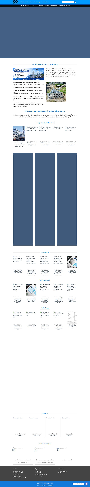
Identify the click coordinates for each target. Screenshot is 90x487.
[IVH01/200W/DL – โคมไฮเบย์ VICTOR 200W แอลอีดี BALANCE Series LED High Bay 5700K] (31, 262)
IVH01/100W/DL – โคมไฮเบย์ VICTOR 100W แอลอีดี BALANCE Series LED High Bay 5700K (58, 272)
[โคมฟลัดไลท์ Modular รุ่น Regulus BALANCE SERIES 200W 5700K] (32, 133)
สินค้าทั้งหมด (27, 5)
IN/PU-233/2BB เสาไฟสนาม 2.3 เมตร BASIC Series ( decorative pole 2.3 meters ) (31, 300)
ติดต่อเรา (68, 5)
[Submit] (75, 2)
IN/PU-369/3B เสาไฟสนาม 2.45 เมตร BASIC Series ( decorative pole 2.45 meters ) (45, 300)
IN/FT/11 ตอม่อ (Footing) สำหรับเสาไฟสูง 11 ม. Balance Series (59, 327)
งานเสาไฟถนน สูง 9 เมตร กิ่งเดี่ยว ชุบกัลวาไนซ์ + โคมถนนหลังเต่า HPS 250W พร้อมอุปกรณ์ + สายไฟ (19, 144)
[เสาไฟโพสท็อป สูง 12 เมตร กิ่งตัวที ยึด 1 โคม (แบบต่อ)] (72, 318)
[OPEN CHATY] (86, 483)
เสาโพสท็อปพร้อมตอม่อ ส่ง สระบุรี (22, 460)
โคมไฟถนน (34, 5)
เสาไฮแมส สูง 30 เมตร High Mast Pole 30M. (58, 143)
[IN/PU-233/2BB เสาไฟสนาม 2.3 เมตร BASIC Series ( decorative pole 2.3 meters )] (31, 290)
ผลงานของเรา (62, 5)
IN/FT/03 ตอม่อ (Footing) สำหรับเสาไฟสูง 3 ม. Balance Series (72, 272)
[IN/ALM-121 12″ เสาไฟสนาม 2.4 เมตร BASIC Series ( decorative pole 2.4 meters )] (18, 290)
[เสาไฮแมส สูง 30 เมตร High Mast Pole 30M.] (58, 133)
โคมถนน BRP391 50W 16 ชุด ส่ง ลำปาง (45, 460)
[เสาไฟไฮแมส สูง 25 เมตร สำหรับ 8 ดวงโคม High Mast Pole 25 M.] (45, 133)
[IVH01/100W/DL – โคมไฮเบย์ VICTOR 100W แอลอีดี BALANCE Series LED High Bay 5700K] (59, 262)
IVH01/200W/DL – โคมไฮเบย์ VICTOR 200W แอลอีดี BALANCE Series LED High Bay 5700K (31, 272)
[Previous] (15, 134)
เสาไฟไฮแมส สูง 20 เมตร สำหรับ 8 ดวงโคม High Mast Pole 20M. (71, 144)
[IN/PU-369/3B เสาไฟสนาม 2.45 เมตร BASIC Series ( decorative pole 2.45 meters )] (45, 290)
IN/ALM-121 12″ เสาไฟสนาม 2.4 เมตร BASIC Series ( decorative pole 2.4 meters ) (18, 300)
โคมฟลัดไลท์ (40, 5)
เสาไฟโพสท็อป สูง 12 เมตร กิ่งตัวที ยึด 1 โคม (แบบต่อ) (72, 327)
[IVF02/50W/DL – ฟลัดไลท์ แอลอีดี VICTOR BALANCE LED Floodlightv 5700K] (72, 290)
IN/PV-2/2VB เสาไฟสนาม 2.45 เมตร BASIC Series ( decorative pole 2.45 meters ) (59, 300)
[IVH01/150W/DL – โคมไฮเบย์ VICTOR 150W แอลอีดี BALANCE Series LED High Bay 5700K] (45, 262)
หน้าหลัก (22, 5)
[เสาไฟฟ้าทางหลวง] (15, 2)
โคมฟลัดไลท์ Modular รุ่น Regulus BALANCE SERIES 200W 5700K (32, 144)
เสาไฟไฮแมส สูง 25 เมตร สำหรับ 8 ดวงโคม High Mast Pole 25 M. (45, 144)
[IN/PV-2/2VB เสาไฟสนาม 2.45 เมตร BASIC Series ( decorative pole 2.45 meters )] (59, 290)
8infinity (40, 475)
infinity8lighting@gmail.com (41, 474)
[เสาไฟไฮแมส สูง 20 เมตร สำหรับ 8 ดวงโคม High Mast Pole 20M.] (71, 133)
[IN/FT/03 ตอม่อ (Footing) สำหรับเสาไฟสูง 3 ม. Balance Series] (72, 262)
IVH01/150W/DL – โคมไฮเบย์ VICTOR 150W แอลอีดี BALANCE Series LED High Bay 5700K (45, 272)
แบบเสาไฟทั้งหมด (53, 5)
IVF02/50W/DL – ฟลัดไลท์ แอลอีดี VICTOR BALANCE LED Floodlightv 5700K (72, 300)
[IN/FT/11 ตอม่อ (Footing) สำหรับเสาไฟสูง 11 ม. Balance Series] (59, 318)
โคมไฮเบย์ (46, 5)
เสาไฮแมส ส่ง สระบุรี (67, 460)
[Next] (75, 134)
